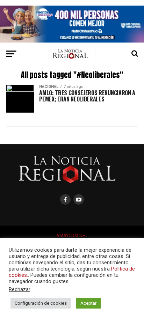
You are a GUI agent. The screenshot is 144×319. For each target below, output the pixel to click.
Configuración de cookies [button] (41, 303)
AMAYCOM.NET (71, 235)
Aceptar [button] (88, 303)
